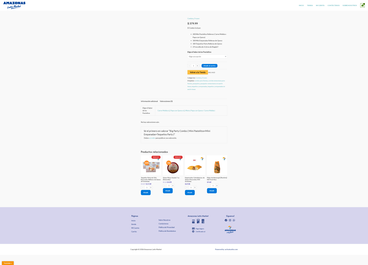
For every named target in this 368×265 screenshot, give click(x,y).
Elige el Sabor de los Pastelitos (199, 52)
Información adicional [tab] (149, 101)
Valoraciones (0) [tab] (166, 101)
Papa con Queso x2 (177, 110)
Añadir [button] (145, 192)
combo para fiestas (201, 81)
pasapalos (196, 83)
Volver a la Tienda (197, 72)
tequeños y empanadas (199, 86)
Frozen (197, 18)
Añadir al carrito (209, 66)
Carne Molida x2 (164, 110)
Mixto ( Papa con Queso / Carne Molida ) (200, 110)
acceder (152, 138)
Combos (190, 18)
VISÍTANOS (190, 3)
